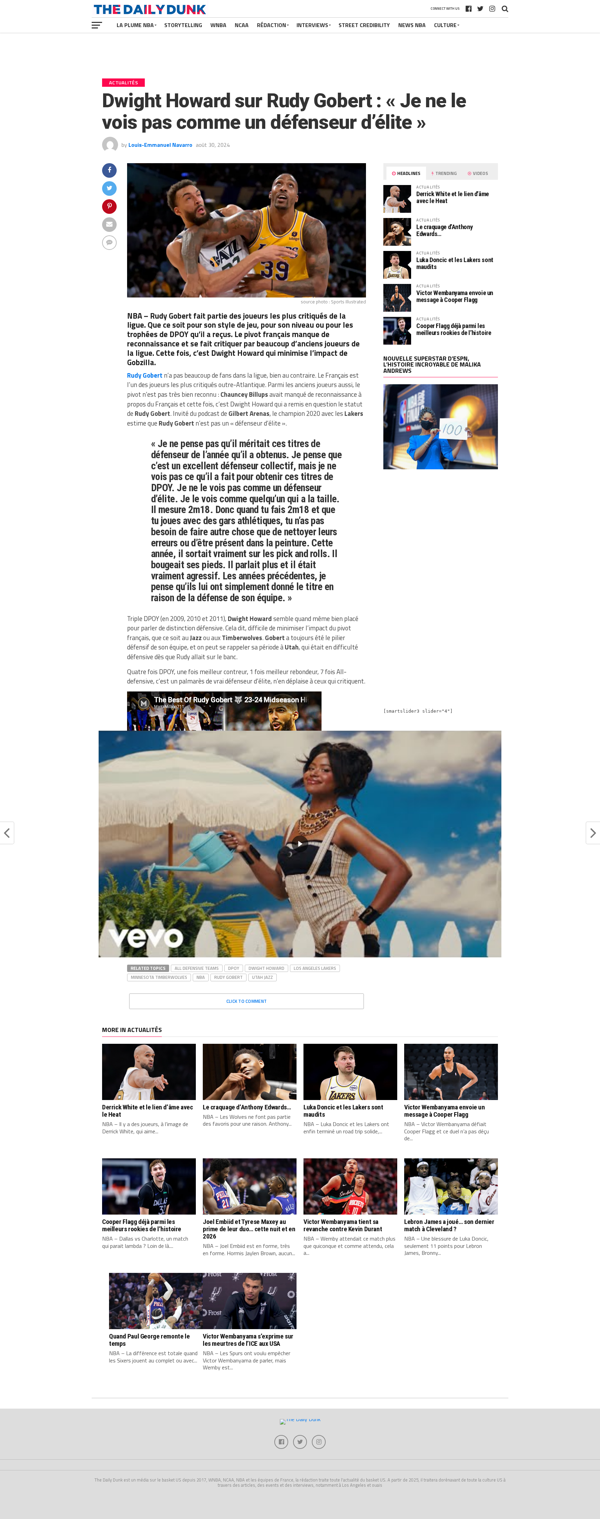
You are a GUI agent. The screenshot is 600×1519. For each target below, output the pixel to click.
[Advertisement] (440, 535)
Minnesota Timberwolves (159, 977)
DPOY (233, 968)
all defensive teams (197, 968)
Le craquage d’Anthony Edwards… (444, 230)
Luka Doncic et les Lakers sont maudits (454, 263)
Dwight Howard (266, 968)
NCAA (242, 25)
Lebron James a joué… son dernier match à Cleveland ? (449, 1225)
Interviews (312, 25)
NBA (201, 977)
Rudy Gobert (228, 977)
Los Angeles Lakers (315, 968)
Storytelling (183, 25)
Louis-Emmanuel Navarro (160, 145)
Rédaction (271, 25)
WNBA (218, 25)
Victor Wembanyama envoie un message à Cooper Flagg (454, 296)
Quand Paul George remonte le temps (149, 1340)
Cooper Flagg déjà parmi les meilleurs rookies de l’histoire (453, 329)
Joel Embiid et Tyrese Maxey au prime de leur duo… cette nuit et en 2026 (249, 1229)
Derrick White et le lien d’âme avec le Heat (452, 197)
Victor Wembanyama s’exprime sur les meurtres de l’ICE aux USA (248, 1340)
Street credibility (364, 25)
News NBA (412, 25)
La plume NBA (135, 25)
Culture (445, 25)
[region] (300, 844)
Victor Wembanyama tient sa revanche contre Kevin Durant (342, 1225)
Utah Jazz (262, 977)
